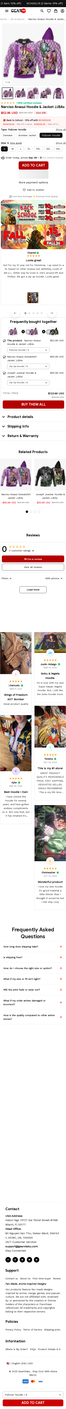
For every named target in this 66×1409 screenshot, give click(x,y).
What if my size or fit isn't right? (21, 979)
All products (17, 19)
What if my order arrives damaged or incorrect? (24, 1002)
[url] (21, 1246)
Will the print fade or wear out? (21, 989)
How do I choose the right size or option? (27, 968)
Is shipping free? (12, 957)
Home (3, 19)
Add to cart (33, 1403)
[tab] (25, 313)
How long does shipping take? (20, 946)
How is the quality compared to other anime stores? (29, 1017)
